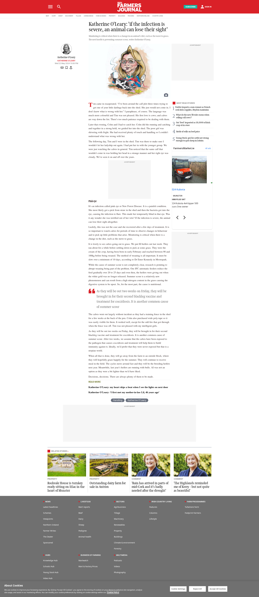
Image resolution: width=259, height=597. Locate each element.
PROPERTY (112, 16)
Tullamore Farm (192, 507)
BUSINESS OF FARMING (91, 555)
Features (153, 507)
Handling (117, 400)
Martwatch (83, 560)
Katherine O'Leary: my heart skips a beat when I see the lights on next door (128, 387)
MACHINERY (69, 16)
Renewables (119, 525)
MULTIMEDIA (121, 555)
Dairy (81, 519)
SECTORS (120, 502)
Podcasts (118, 560)
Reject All (197, 589)
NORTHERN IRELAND (143, 16)
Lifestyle (153, 519)
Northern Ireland (51, 525)
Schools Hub (48, 566)
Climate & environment (124, 542)
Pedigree (83, 530)
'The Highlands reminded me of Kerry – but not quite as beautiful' (191, 487)
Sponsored (48, 542)
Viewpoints (48, 519)
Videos (117, 566)
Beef (81, 513)
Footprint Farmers (193, 513)
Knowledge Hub (50, 560)
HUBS (47, 555)
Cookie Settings (178, 589)
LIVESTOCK (86, 502)
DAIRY (54, 16)
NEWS (47, 502)
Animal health (85, 536)
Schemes (47, 513)
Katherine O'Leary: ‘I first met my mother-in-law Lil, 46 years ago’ (123, 392)
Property (118, 530)
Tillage (117, 513)
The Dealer (48, 536)
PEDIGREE (131, 16)
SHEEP (60, 16)
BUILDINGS (121, 16)
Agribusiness (120, 507)
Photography (120, 572)
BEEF (47, 16)
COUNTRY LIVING (157, 16)
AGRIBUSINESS (88, 16)
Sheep (81, 525)
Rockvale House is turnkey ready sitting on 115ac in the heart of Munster (66, 487)
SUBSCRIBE (190, 7)
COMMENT (136, 479)
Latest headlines (50, 507)
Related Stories (59, 451)
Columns (153, 513)
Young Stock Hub (50, 572)
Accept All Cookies (218, 589)
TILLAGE (78, 16)
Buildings (118, 536)
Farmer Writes (49, 530)
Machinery (119, 519)
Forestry (117, 548)
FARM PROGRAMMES (196, 502)
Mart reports (84, 507)
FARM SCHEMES (101, 16)
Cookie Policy (113, 592)
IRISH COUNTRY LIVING (161, 502)
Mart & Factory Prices (88, 566)
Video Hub (47, 578)
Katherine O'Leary (66, 61)
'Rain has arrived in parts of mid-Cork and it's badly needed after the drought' (150, 487)
